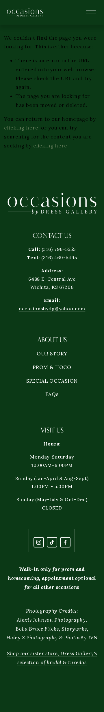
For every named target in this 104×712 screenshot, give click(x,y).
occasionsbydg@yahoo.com (52, 308)
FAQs (51, 394)
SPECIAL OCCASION (52, 381)
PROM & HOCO (52, 367)
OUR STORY (52, 353)
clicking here (21, 128)
